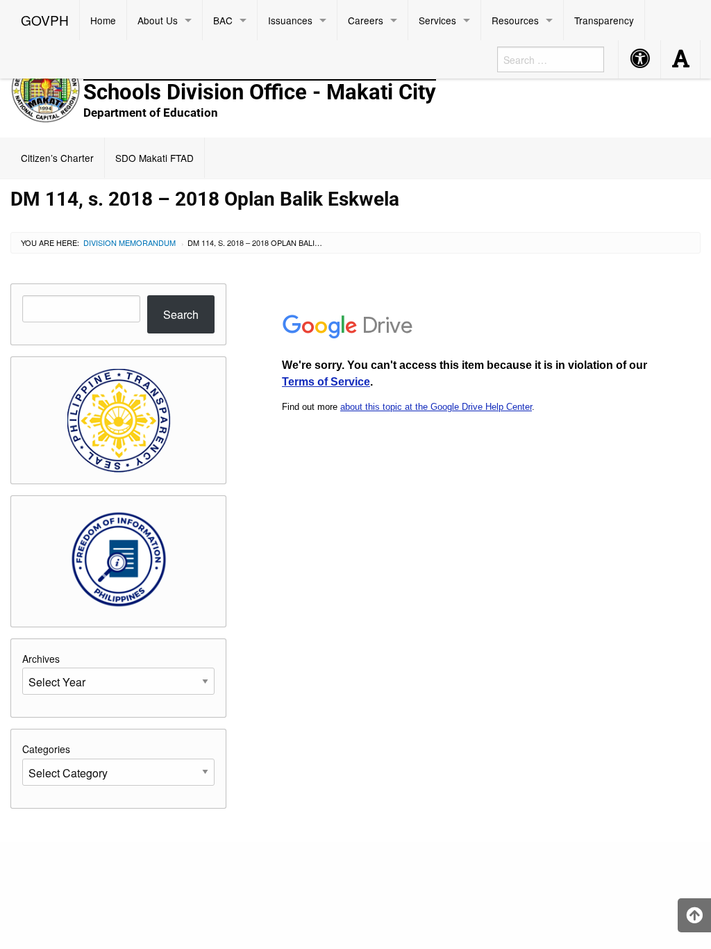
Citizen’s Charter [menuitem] (57, 158)
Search (181, 314)
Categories (46, 749)
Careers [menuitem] (365, 20)
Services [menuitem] (437, 20)
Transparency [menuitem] (604, 20)
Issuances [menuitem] (290, 20)
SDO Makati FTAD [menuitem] (154, 158)
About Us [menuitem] (157, 20)
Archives (41, 659)
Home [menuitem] (103, 20)
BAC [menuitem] (223, 20)
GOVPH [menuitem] (45, 19)
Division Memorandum (129, 242)
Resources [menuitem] (515, 20)
